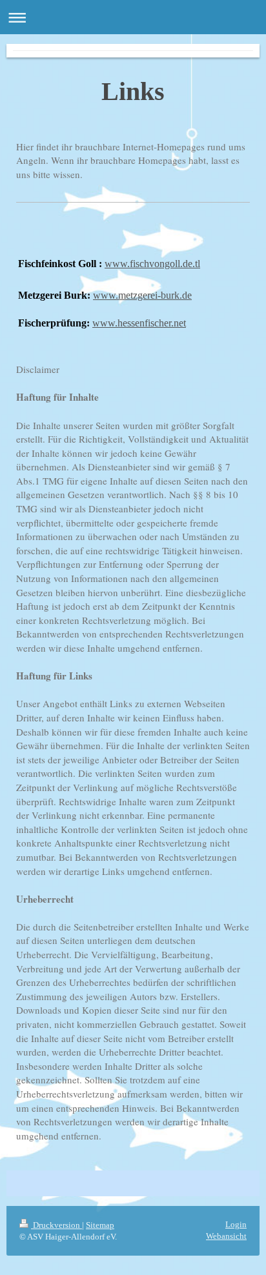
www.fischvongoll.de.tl (152, 263)
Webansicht (226, 1236)
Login (236, 1224)
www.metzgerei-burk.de (142, 295)
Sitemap (100, 1225)
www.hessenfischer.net (139, 322)
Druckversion (56, 1225)
